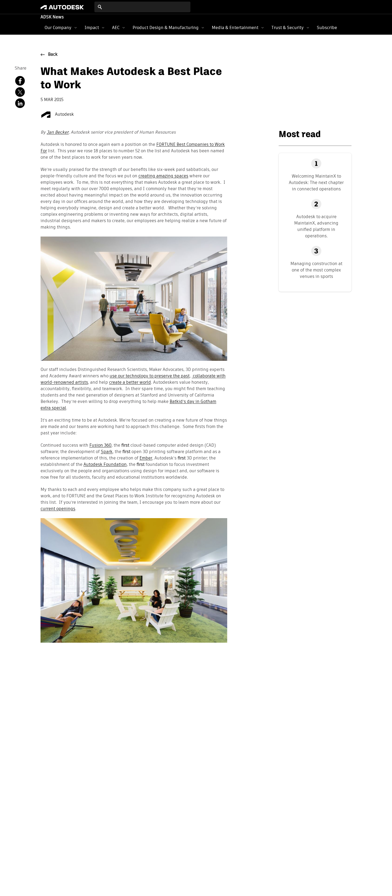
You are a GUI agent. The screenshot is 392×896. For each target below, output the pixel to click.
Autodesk (64, 115)
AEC (115, 28)
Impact (92, 28)
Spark (107, 452)
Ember (145, 458)
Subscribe (327, 28)
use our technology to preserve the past (150, 376)
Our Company (58, 28)
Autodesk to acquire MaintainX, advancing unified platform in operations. (316, 226)
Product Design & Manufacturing (166, 28)
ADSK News (52, 17)
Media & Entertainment (235, 28)
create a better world (130, 383)
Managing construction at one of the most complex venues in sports (316, 270)
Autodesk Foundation (105, 465)
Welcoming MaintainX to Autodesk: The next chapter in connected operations (316, 182)
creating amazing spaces (163, 176)
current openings (58, 509)
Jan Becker (58, 132)
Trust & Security (287, 28)
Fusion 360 (100, 445)
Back (53, 55)
